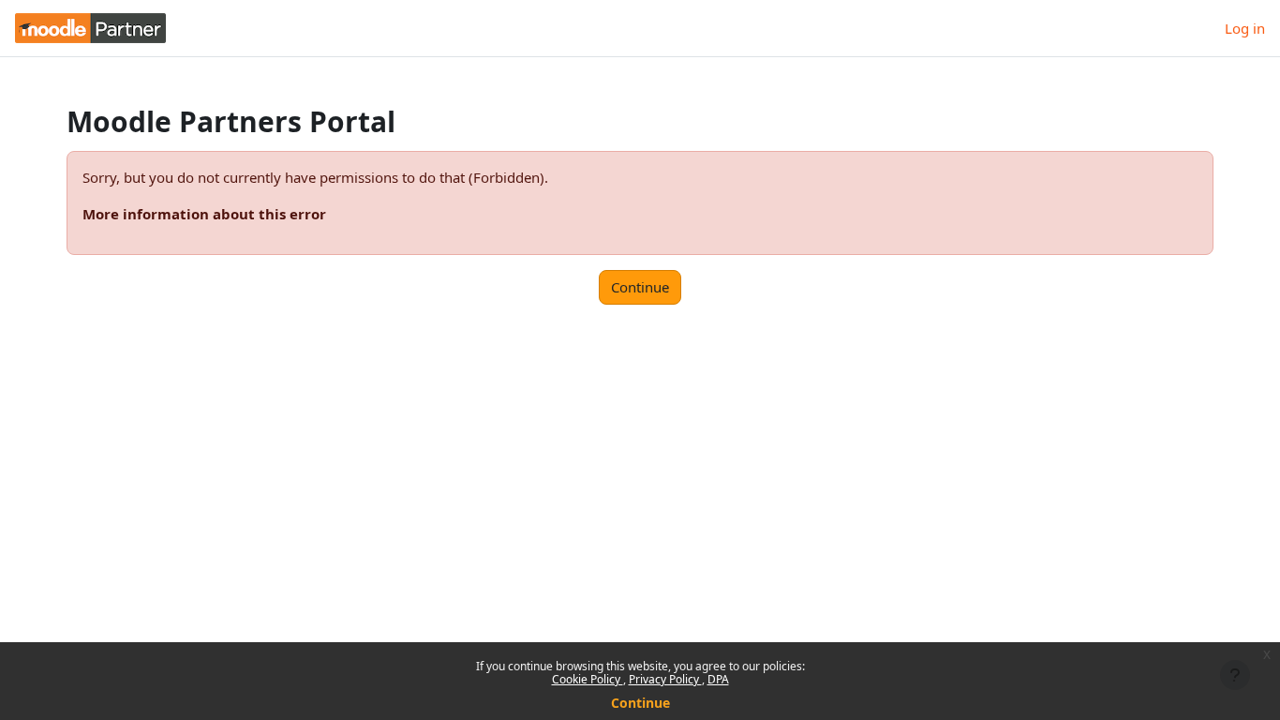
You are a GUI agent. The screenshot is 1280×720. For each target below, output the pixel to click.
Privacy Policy (665, 679)
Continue (640, 703)
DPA (718, 679)
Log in (1245, 28)
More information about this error (204, 213)
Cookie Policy (587, 679)
